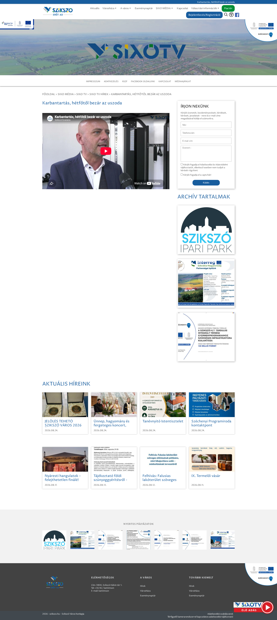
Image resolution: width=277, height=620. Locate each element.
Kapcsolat (182, 8)
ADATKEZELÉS (111, 81)
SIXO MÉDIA (163, 8)
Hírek (142, 586)
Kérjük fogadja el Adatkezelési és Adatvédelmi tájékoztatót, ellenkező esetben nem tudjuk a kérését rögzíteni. (204, 167)
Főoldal (48, 94)
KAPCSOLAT (165, 81)
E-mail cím (186, 139)
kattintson (104, 590)
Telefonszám (187, 131)
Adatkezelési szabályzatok (220, 613)
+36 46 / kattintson (104, 588)
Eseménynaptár (144, 8)
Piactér (228, 8)
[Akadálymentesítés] (231, 14)
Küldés (206, 182)
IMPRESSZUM (93, 81)
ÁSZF (124, 81)
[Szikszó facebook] (234, 15)
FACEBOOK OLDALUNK (143, 81)
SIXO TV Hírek (98, 94)
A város (124, 8)
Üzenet (184, 147)
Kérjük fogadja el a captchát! (197, 174)
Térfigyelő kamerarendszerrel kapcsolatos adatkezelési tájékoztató (200, 616)
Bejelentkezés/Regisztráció (204, 15)
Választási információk (204, 8)
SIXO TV (81, 94)
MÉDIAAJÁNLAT (183, 81)
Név (183, 123)
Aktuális (94, 8)
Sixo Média (66, 94)
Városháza (108, 8)
